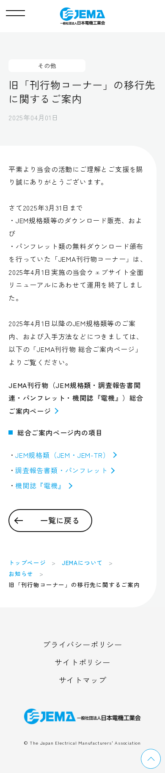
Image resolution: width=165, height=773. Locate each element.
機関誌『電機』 (40, 485)
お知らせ (20, 573)
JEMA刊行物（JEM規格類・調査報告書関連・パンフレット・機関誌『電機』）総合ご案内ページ (75, 398)
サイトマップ (83, 679)
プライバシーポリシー (82, 644)
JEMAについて (82, 562)
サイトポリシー (82, 662)
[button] (15, 11)
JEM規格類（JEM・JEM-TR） (62, 455)
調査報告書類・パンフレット (61, 470)
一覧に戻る (60, 520)
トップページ (27, 562)
